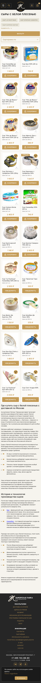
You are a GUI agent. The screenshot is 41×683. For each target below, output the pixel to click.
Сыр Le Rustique (9, 20)
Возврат (20, 612)
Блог (20, 623)
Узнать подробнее (10, 673)
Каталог (20, 645)
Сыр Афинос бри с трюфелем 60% (29, 136)
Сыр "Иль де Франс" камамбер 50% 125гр (30, 101)
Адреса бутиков (20, 610)
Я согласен (21, 678)
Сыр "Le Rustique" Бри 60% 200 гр (9, 388)
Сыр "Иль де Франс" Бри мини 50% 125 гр (10, 136)
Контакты (20, 631)
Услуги (20, 648)
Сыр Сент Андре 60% (30, 388)
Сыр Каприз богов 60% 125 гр (9, 208)
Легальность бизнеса (20, 637)
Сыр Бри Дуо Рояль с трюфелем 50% (10, 352)
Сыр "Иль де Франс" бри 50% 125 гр (9, 101)
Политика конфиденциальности (20, 640)
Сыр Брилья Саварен (29, 20)
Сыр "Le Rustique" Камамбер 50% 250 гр (10, 280)
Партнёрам (20, 634)
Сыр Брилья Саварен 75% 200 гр (30, 244)
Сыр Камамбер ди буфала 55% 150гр (9, 65)
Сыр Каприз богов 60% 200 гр (29, 352)
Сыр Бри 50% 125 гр (29, 64)
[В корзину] (10, 75)
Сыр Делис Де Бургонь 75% (7, 316)
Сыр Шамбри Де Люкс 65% (28, 316)
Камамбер (10, 521)
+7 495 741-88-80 (20, 658)
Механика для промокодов (20, 615)
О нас (20, 642)
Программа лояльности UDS (20, 618)
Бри (8, 510)
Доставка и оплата (20, 607)
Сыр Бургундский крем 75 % (9, 244)
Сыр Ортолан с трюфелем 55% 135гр (10, 172)
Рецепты (20, 621)
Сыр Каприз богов (10, 25)
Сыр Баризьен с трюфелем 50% (28, 172)
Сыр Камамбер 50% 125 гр (29, 208)
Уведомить (10, 291)
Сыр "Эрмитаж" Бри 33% (29, 280)
